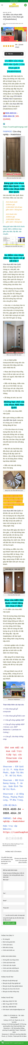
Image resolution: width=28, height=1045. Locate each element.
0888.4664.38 (8, 116)
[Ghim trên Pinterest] (18, 838)
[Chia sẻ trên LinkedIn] (21, 838)
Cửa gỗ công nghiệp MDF (14, 724)
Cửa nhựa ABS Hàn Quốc (12, 264)
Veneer (6, 727)
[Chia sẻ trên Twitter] (12, 838)
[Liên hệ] (3, 1042)
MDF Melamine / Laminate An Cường (12, 729)
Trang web (6, 907)
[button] (2, 5)
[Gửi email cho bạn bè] (15, 838)
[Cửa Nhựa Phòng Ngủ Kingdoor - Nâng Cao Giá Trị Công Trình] (14, 5)
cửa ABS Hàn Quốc (10, 420)
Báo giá (5, 12)
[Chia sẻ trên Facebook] (9, 838)
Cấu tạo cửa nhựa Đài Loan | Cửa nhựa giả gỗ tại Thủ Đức (20, 860)
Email (5, 900)
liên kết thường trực (11, 845)
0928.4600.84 (10, 113)
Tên (4, 893)
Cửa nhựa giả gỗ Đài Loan (15, 716)
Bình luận (6, 879)
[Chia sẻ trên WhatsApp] (7, 838)
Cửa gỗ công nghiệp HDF (14, 720)
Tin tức (9, 12)
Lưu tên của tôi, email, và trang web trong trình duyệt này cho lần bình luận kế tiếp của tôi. (14, 918)
